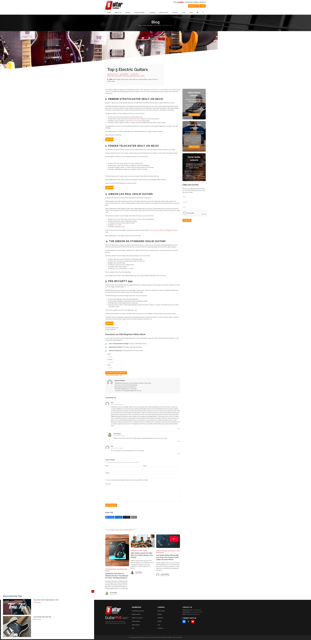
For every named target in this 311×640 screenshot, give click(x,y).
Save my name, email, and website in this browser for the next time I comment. (127, 480)
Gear (116, 76)
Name (109, 354)
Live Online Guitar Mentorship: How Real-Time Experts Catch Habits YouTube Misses (167, 557)
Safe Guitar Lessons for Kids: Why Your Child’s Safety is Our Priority (142, 555)
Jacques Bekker (124, 74)
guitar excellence (143, 79)
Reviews (107, 570)
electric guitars (117, 79)
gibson (127, 79)
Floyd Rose (138, 120)
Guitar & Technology (123, 76)
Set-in (114, 261)
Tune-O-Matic (117, 225)
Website (107, 473)
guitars (150, 79)
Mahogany (139, 219)
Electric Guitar (111, 76)
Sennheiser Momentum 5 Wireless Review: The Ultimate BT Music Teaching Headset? (116, 576)
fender (122, 79)
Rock (150, 230)
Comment (108, 484)
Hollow (118, 219)
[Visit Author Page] (110, 382)
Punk (172, 230)
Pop (158, 230)
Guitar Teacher (143, 550)
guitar (130, 79)
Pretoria (195, 175)
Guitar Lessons (135, 550)
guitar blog (135, 79)
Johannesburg (189, 175)
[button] (197, 13)
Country (155, 230)
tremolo (131, 120)
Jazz (164, 230)
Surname (110, 359)
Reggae (168, 230)
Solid (114, 219)
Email (109, 365)
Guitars (143, 76)
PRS (154, 79)
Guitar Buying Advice (134, 76)
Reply (178, 428)
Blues (161, 230)
